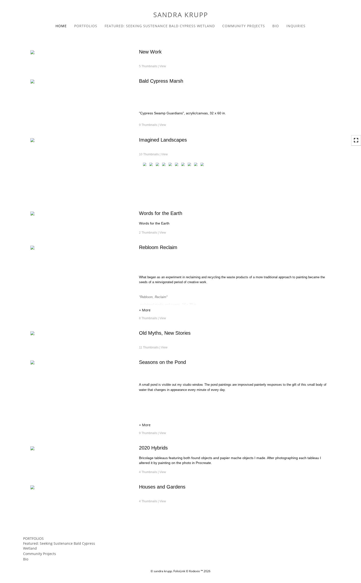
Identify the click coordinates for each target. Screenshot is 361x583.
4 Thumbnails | (152, 472)
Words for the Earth (160, 213)
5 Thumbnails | (152, 66)
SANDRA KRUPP (180, 14)
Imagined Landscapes (163, 140)
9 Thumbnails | (152, 125)
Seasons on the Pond (162, 362)
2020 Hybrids (153, 447)
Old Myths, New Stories (165, 333)
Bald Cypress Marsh (161, 81)
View (162, 66)
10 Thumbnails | (153, 154)
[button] (235, 310)
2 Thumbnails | (152, 232)
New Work (150, 51)
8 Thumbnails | (152, 318)
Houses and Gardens (162, 487)
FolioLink (179, 571)
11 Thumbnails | (153, 347)
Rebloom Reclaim (158, 247)
